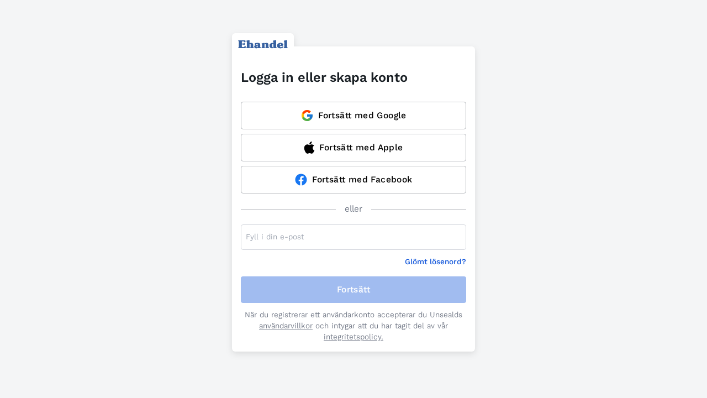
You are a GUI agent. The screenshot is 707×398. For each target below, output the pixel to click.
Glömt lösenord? (435, 261)
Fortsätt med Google (362, 115)
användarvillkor (286, 326)
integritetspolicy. (353, 337)
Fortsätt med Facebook (362, 179)
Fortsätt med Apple (361, 147)
